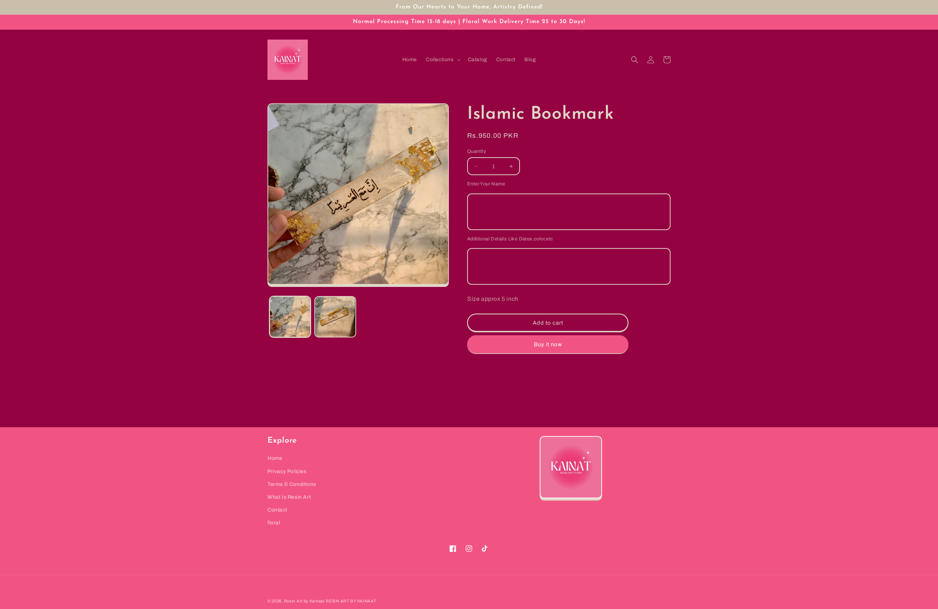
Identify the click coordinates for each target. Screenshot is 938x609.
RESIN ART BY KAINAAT (351, 601)
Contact (277, 510)
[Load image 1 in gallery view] (290, 316)
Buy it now (548, 344)
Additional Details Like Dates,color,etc (510, 238)
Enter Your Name (486, 184)
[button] (442, 59)
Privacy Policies (287, 471)
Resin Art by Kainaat (304, 601)
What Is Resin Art (289, 497)
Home (274, 458)
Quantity (476, 151)
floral (273, 522)
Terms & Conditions (291, 484)
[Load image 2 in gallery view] (335, 316)
